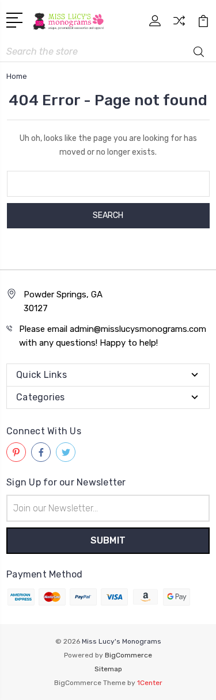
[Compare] (179, 24)
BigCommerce (128, 655)
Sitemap (108, 669)
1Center (149, 683)
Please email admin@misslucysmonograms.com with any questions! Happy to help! (112, 336)
